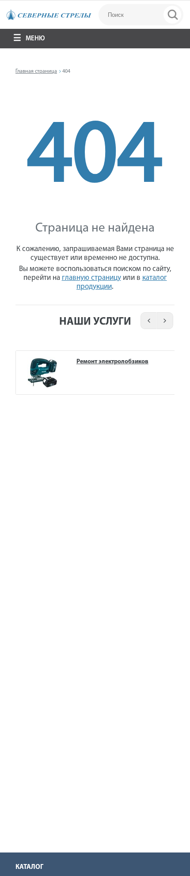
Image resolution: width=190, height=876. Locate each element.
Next (165, 320)
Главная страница (36, 71)
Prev (147, 320)
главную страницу (91, 278)
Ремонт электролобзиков (112, 361)
